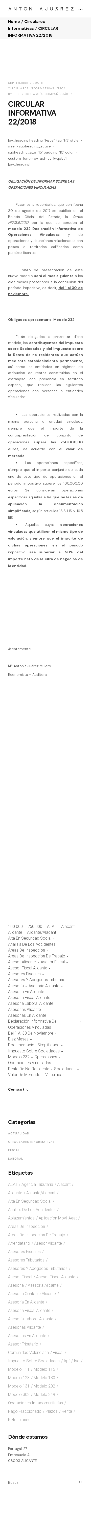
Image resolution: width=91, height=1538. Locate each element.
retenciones (19, 1419)
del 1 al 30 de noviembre (30, 1033)
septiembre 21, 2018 (25, 83)
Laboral (15, 1158)
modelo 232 (19, 1056)
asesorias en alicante (27, 1015)
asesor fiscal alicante (27, 968)
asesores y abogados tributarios (37, 979)
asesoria (16, 985)
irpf (67, 1360)
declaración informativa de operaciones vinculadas (32, 1024)
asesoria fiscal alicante (29, 997)
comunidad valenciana (28, 1352)
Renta (67, 1411)
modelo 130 (44, 1377)
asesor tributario (23, 1344)
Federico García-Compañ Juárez (43, 94)
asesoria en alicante (26, 991)
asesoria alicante (44, 985)
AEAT (51, 926)
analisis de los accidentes (32, 944)
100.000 (15, 926)
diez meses (18, 1039)
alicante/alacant (41, 932)
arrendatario (19, 1243)
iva (76, 1360)
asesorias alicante (24, 1009)
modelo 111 (19, 1369)
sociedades (65, 1068)
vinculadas (54, 1074)
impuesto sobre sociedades (34, 1051)
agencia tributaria (37, 1184)
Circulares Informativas (31, 88)
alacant (68, 926)
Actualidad (19, 1133)
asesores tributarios (26, 1260)
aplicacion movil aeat (58, 1218)
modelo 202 (44, 1386)
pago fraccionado (24, 1411)
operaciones (45, 1056)
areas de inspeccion (26, 950)
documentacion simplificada (33, 1044)
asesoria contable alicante (32, 1293)
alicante (15, 932)
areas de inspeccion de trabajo (36, 956)
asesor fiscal (53, 961)
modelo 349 (44, 1394)
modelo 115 (44, 1369)
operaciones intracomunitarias (35, 1402)
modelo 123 (19, 1377)
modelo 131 (19, 1386)
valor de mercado (24, 1074)
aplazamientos (21, 1218)
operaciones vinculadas (29, 1062)
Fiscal (62, 88)
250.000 (35, 926)
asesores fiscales (24, 973)
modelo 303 (19, 1394)
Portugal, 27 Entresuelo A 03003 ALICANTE (22, 1454)
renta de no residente (28, 1068)
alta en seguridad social (29, 938)
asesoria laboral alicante (30, 1003)
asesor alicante (22, 961)
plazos (52, 1411)
